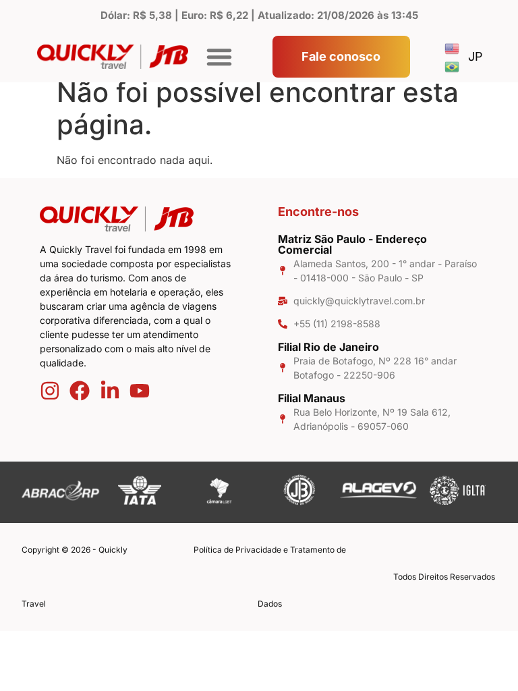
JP (475, 56)
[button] (219, 56)
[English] (452, 47)
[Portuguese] (452, 66)
